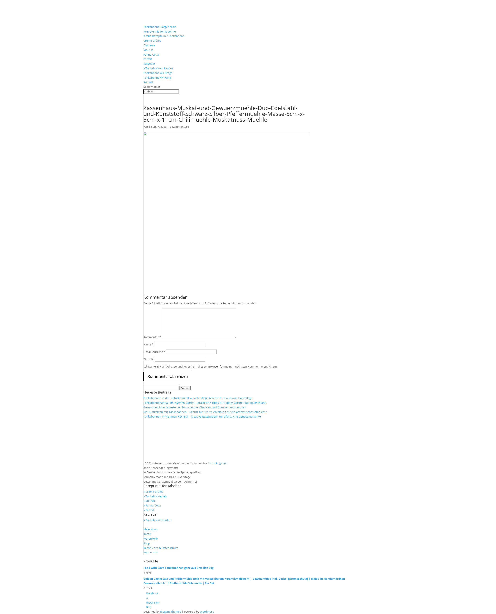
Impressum (150, 552)
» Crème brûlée (153, 491)
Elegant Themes (170, 611)
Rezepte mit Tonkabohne (159, 31)
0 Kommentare (179, 126)
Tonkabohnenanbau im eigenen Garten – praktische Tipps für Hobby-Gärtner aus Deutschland (204, 403)
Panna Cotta (151, 54)
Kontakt (148, 82)
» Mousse (149, 501)
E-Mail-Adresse (154, 352)
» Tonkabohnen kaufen (158, 68)
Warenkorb (150, 538)
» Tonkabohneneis (155, 496)
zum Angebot (218, 463)
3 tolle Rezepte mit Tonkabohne (163, 36)
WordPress (207, 611)
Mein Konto (150, 529)
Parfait (147, 59)
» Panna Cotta (152, 505)
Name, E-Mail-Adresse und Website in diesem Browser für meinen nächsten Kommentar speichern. (213, 366)
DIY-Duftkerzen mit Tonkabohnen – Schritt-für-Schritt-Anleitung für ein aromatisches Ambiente (205, 412)
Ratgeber (149, 63)
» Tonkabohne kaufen (157, 520)
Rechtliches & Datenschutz (160, 548)
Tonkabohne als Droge (157, 73)
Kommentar (152, 337)
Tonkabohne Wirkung (157, 77)
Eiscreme (149, 45)
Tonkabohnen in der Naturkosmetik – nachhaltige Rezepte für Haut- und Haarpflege (197, 398)
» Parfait (148, 510)
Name (148, 344)
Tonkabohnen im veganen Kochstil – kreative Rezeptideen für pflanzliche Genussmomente (202, 416)
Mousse (148, 50)
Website (148, 359)
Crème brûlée (152, 40)
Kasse (147, 534)
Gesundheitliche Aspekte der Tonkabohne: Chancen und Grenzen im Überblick (194, 407)
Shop (146, 543)
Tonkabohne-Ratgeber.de (159, 27)
